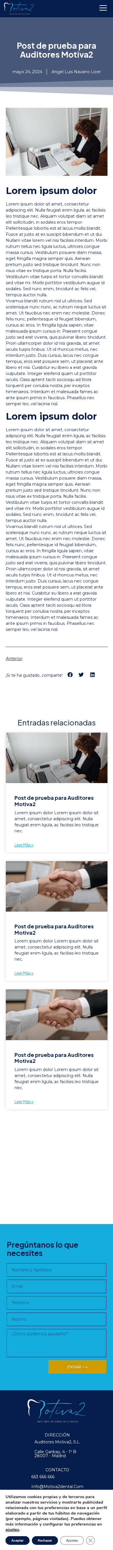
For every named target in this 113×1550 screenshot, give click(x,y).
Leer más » (24, 845)
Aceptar (17, 1540)
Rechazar (45, 1540)
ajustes (12, 1529)
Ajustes (72, 1540)
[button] (70, 675)
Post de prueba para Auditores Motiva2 (54, 800)
